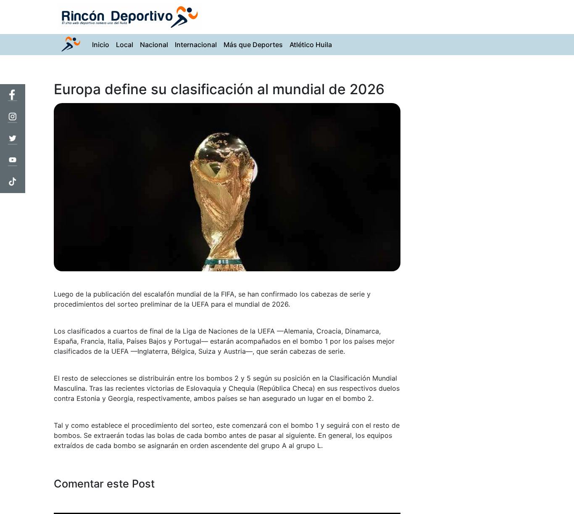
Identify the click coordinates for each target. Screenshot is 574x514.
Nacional (154, 44)
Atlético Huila (311, 44)
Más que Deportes (253, 44)
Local (124, 44)
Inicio (102, 44)
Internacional (196, 44)
